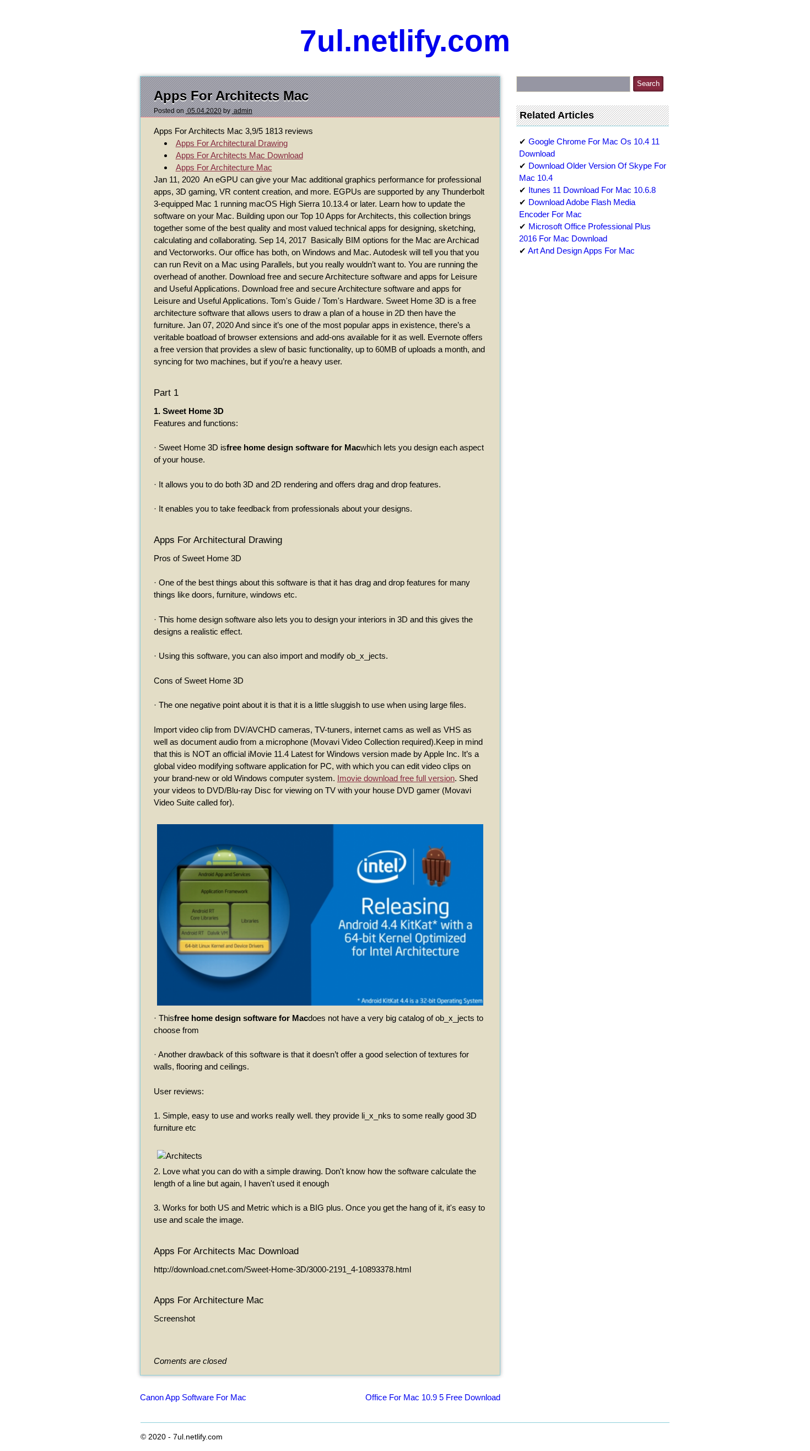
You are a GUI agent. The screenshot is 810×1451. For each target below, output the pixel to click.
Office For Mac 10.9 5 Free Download (432, 1397)
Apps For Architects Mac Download (239, 155)
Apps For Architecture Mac (224, 167)
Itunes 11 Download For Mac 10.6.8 (592, 190)
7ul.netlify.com (405, 41)
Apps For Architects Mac (231, 95)
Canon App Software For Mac (193, 1397)
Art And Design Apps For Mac (581, 250)
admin (242, 111)
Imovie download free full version (396, 778)
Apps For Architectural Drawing (232, 143)
